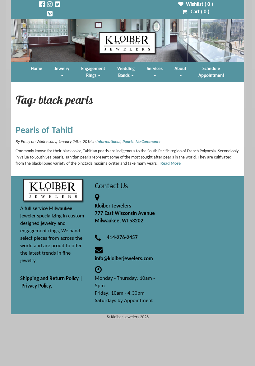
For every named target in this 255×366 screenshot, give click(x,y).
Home (36, 68)
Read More (170, 163)
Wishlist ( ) (198, 4)
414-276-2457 (122, 237)
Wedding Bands (126, 72)
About (180, 68)
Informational (108, 142)
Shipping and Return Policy (49, 278)
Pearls (128, 142)
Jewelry (61, 68)
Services (155, 68)
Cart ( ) (198, 12)
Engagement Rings (93, 72)
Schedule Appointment (211, 72)
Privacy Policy (36, 286)
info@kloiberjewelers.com (124, 258)
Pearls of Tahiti (44, 131)
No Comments (148, 142)
